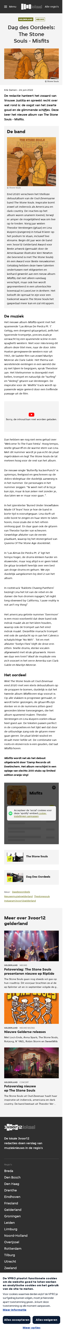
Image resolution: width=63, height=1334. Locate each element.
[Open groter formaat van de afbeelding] (31, 161)
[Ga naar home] (31, 6)
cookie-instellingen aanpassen (31, 418)
